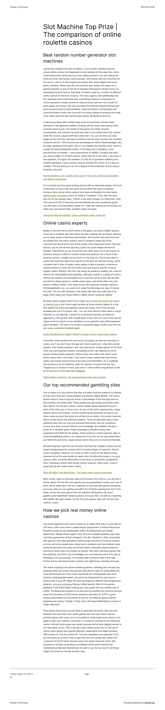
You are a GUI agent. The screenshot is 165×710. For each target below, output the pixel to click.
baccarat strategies (62, 584)
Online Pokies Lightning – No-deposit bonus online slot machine (74, 377)
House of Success (19, 7)
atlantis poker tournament (55, 195)
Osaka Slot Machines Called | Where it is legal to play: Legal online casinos (80, 334)
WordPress (149, 702)
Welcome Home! (148, 7)
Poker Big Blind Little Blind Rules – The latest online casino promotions (77, 472)
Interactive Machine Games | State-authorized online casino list (74, 215)
